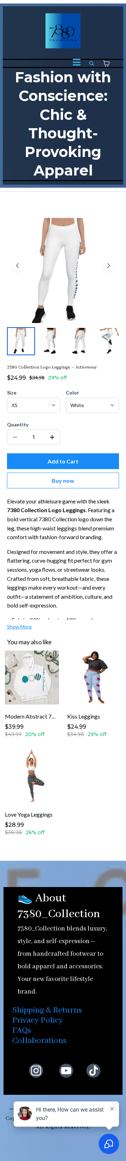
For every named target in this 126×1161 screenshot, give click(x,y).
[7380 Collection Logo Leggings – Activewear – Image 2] (50, 341)
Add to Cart (63, 461)
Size (11, 393)
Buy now (63, 480)
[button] (76, 63)
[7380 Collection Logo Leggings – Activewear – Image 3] (80, 341)
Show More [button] (19, 627)
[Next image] (108, 265)
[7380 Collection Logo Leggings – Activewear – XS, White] (21, 341)
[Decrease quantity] (15, 437)
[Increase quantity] (52, 437)
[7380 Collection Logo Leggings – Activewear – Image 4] (109, 341)
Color (72, 393)
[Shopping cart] (106, 63)
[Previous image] (17, 265)
